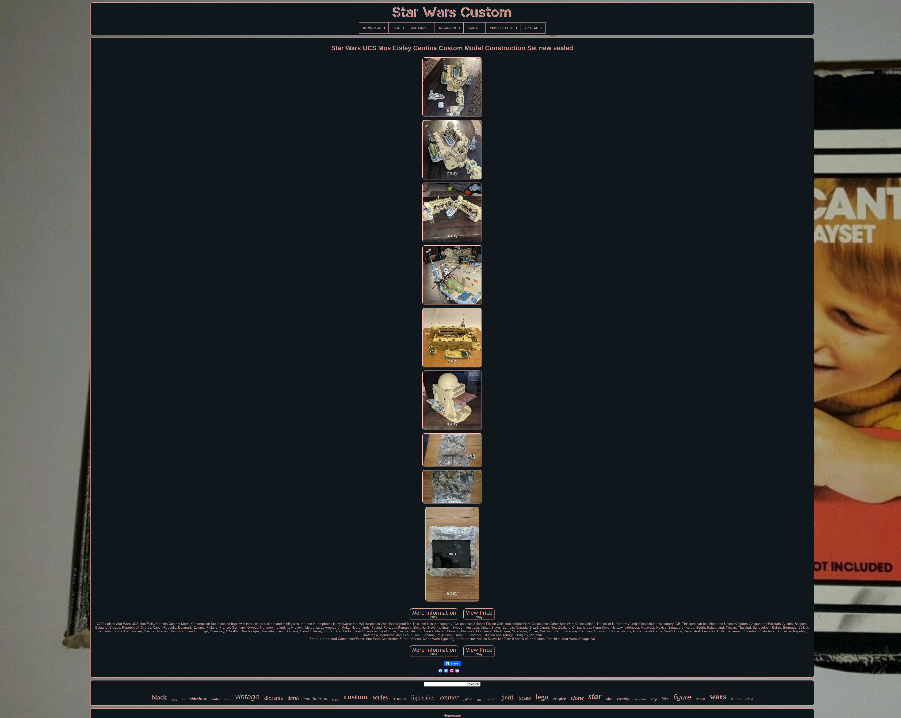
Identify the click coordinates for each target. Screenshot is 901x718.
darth (293, 698)
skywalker (640, 699)
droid (749, 699)
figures (736, 699)
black (159, 697)
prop (654, 699)
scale (525, 698)
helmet (335, 699)
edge (479, 700)
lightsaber (423, 697)
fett (183, 699)
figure (682, 697)
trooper (399, 698)
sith (609, 698)
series (380, 697)
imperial (491, 699)
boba (174, 699)
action (700, 699)
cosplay (623, 698)
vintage (247, 696)
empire (559, 698)
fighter (467, 699)
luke (665, 698)
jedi (507, 698)
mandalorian (315, 698)
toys (227, 699)
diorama (273, 698)
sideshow (198, 698)
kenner (449, 697)
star (595, 696)
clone (577, 698)
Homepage (452, 715)
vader (215, 699)
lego (542, 697)
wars (718, 696)
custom (356, 696)
